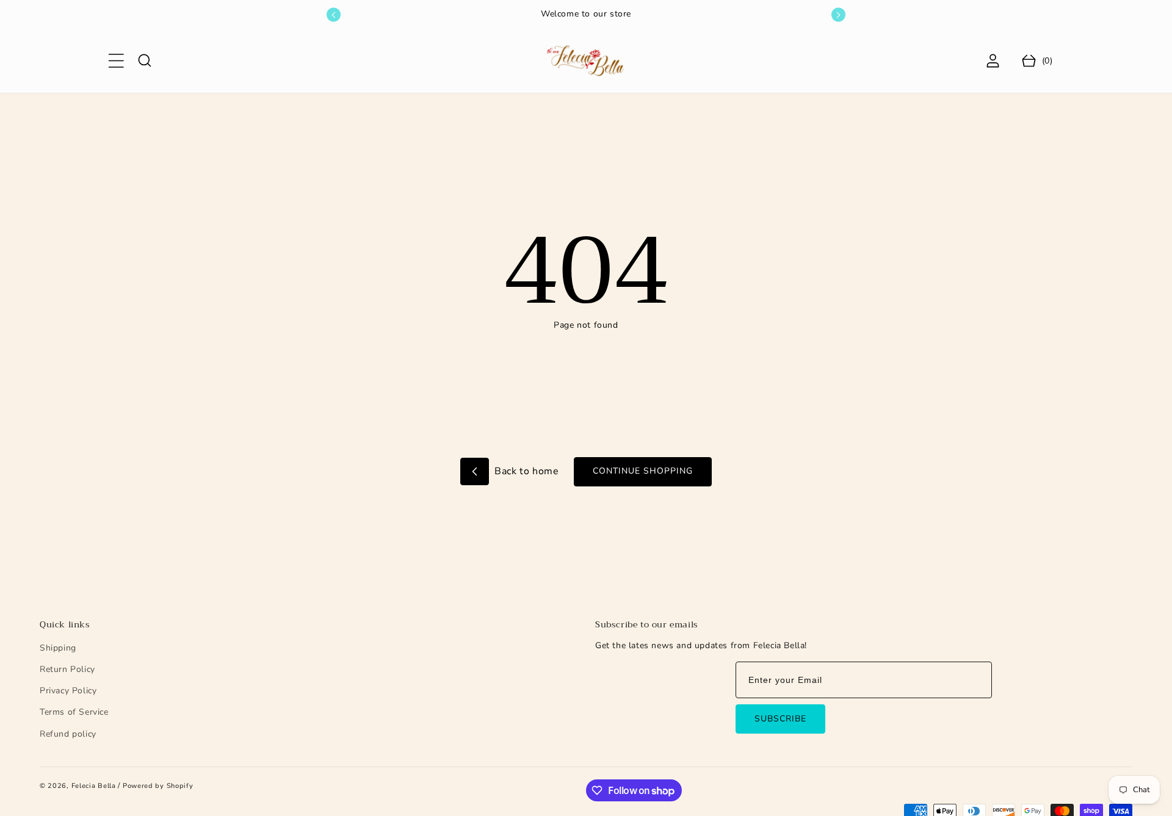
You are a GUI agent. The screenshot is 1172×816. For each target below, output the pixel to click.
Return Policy (67, 669)
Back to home (525, 471)
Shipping (58, 648)
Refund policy (68, 734)
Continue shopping (643, 471)
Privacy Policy (68, 690)
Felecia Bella (93, 785)
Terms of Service (74, 712)
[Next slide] (838, 15)
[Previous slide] (334, 15)
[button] (116, 60)
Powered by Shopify (158, 785)
